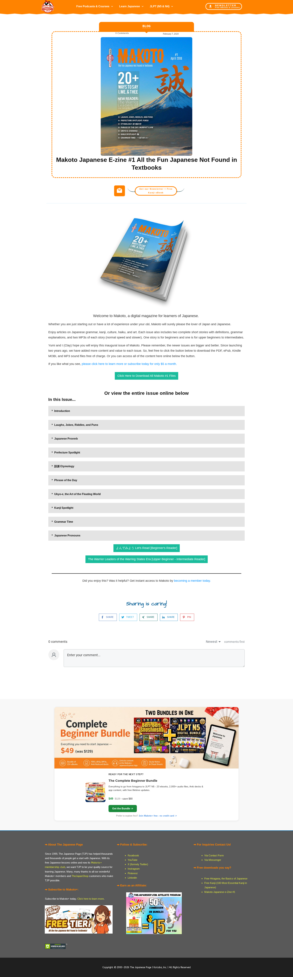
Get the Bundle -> (122, 808)
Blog (146, 26)
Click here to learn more (90, 898)
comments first (234, 641)
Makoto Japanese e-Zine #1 (219, 891)
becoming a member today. (192, 580)
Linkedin (132, 877)
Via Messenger (212, 859)
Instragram (134, 868)
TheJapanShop (80, 876)
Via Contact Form (214, 855)
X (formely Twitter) (138, 864)
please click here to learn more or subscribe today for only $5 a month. (129, 364)
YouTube (132, 859)
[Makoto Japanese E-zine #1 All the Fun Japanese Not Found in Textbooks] (146, 96)
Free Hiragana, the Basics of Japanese (225, 878)
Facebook (133, 855)
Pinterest (133, 873)
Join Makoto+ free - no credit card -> (158, 815)
